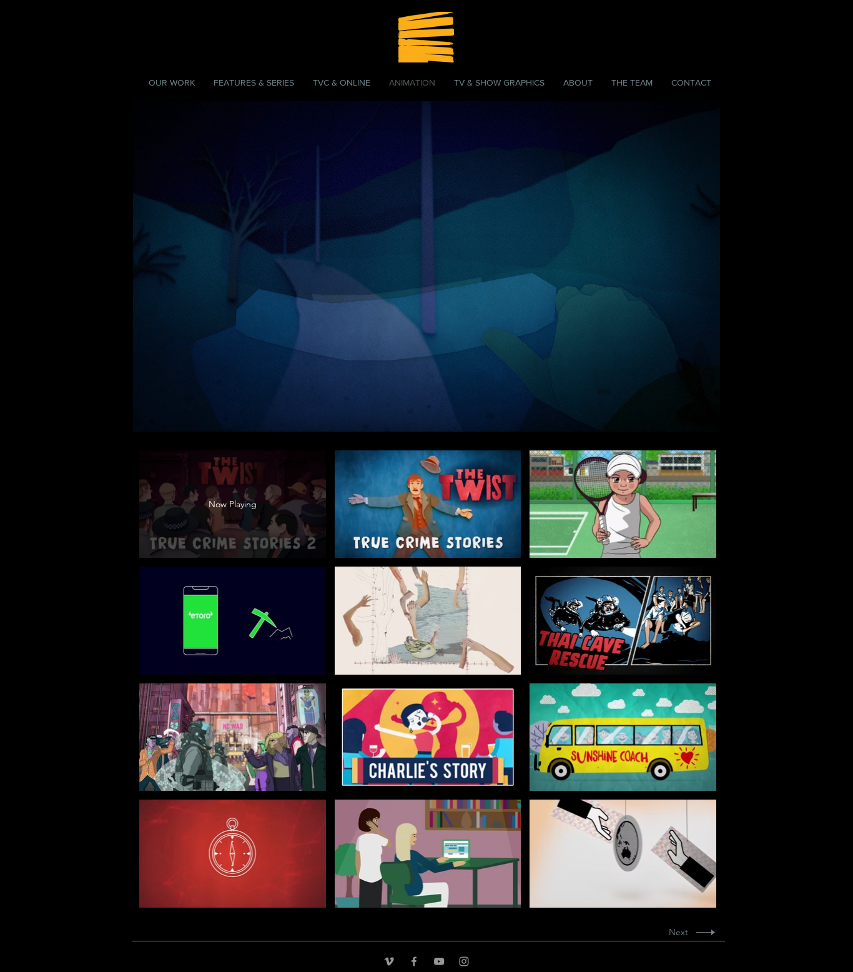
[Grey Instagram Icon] (464, 961)
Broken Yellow (172, 26)
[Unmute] (170, 415)
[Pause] (149, 415)
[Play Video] (427, 504)
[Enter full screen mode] (703, 415)
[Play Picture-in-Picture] (682, 415)
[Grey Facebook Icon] (414, 961)
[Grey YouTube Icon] (439, 961)
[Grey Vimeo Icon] (389, 961)
